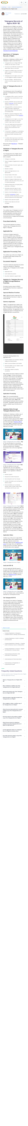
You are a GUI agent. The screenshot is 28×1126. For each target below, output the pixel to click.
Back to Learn (6, 627)
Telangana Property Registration (10, 50)
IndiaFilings (3, 7)
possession (12, 194)
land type (11, 103)
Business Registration (17, 7)
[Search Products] (21, 2)
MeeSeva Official (18, 421)
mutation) (21, 115)
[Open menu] (25, 2)
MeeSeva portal (12, 574)
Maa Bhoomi (14, 143)
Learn (9, 7)
